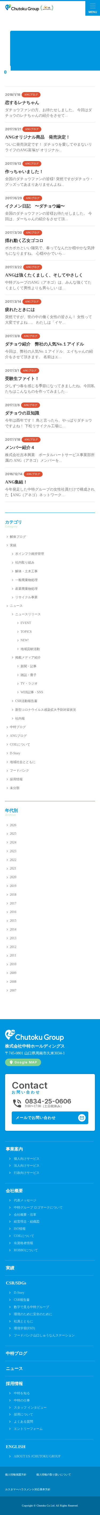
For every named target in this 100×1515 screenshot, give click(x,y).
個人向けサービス (26, 1159)
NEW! (25, 640)
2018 (13, 895)
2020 (13, 877)
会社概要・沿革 (25, 1215)
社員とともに (23, 1321)
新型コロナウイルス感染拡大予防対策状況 (45, 710)
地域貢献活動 (30, 649)
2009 (13, 973)
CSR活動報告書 (26, 701)
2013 (13, 938)
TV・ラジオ (29, 683)
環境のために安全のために (33, 1314)
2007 (13, 990)
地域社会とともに (22, 762)
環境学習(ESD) (24, 1328)
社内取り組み (24, 562)
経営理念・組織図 (26, 1221)
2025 (13, 834)
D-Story (15, 753)
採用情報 (16, 779)
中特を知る (22, 1393)
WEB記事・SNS (32, 692)
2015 (13, 921)
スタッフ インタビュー (30, 1407)
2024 (13, 842)
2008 (13, 982)
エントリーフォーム (28, 1429)
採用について (23, 1414)
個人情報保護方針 (15, 1474)
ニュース (16, 606)
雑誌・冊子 (29, 675)
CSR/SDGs (16, 1283)
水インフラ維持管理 (29, 554)
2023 (13, 851)
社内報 (20, 718)
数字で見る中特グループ (31, 1307)
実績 (13, 545)
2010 (13, 964)
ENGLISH (15, 1446)
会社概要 (14, 1190)
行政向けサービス (26, 1173)
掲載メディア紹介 (28, 657)
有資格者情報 (23, 1243)
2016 (13, 912)
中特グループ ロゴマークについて (38, 1207)
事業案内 (14, 1149)
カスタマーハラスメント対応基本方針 (27, 1489)
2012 (13, 947)
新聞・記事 (29, 666)
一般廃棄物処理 (26, 580)
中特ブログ (18, 727)
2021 (13, 868)
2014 (13, 929)
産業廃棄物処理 (26, 589)
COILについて (20, 744)
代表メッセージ (25, 1200)
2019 (13, 886)
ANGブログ (31, 94)
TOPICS (26, 632)
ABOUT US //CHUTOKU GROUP (37, 1456)
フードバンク (19, 770)
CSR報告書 (22, 1300)
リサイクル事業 (26, 597)
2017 (13, 903)
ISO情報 (20, 1229)
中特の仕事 (22, 1400)
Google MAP (25, 1062)
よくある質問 (23, 1421)
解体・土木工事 (26, 571)
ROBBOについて (26, 1250)
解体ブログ (18, 537)
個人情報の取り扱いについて (53, 1474)
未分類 (14, 788)
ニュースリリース (28, 614)
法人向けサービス (26, 1165)
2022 (13, 860)
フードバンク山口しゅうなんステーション (44, 1335)
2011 (13, 955)
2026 (13, 825)
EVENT (26, 623)
